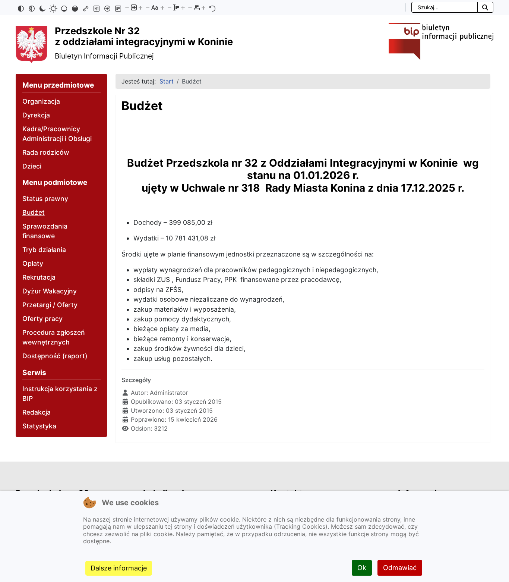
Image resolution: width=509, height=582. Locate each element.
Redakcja (36, 412)
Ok (361, 568)
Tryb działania (44, 250)
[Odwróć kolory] (20, 7)
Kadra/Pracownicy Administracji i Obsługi (57, 133)
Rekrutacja (39, 277)
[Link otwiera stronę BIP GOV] (441, 40)
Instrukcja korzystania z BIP (60, 393)
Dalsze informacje (119, 568)
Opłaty (32, 263)
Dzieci (31, 166)
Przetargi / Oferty (50, 305)
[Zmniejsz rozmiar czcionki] (147, 7)
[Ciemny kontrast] (42, 7)
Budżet (33, 212)
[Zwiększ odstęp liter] (203, 7)
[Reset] (212, 7)
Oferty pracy (42, 319)
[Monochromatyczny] (31, 7)
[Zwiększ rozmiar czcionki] (162, 7)
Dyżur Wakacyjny (49, 291)
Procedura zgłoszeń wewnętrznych (53, 337)
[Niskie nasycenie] (64, 7)
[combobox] (444, 7)
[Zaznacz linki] (85, 7)
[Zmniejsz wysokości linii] (169, 7)
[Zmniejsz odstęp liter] (190, 7)
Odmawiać (400, 568)
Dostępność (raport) (55, 356)
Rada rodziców (45, 152)
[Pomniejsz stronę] (127, 7)
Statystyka (39, 426)
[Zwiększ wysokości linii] (183, 7)
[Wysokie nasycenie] (74, 7)
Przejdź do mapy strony (5, 6)
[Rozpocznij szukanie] (485, 7)
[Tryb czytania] (118, 7)
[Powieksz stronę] (140, 7)
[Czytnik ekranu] (107, 7)
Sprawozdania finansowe (44, 231)
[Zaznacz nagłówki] (96, 7)
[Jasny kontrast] (53, 7)
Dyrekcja (36, 115)
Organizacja (41, 101)
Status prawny (45, 198)
